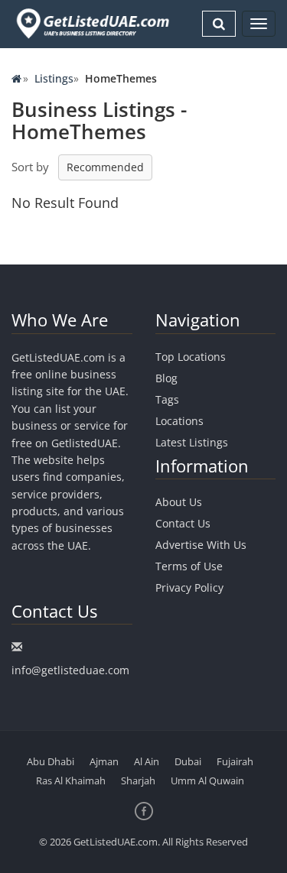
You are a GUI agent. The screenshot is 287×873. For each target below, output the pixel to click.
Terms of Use (189, 566)
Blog (166, 378)
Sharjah (138, 780)
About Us (178, 502)
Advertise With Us (200, 544)
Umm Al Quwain (207, 780)
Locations (179, 421)
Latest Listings (191, 442)
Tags (167, 399)
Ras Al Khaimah (71, 780)
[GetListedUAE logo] (91, 24)
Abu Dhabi (50, 761)
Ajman (104, 761)
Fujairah (235, 761)
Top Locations (190, 356)
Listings (53, 78)
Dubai (187, 761)
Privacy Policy (189, 587)
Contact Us (182, 523)
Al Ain (146, 761)
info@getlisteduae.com (70, 670)
